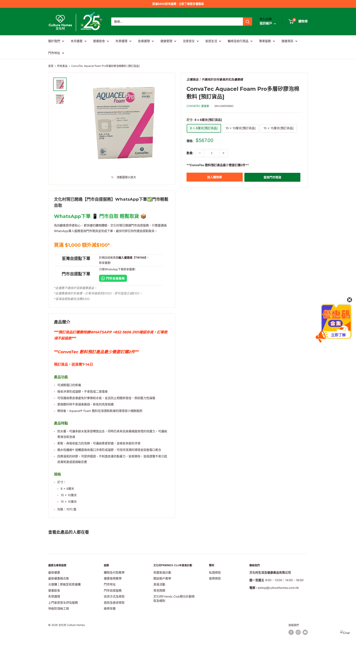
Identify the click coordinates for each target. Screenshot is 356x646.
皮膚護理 (144, 41)
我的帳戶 (266, 23)
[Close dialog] (349, 300)
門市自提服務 (113, 590)
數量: (190, 153)
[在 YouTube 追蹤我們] (305, 632)
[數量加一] (223, 153)
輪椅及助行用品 (238, 41)
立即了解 (338, 335)
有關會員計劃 (162, 572)
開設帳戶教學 (162, 578)
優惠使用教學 (113, 578)
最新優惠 (54, 572)
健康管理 (166, 41)
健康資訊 (287, 41)
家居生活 (211, 41)
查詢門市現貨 (272, 177)
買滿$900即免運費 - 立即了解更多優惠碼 (178, 4)
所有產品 (62, 65)
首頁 (50, 65)
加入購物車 (214, 177)
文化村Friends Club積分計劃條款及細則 (174, 598)
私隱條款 (215, 572)
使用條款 (215, 578)
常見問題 (159, 590)
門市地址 (54, 53)
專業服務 (265, 41)
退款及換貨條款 (114, 602)
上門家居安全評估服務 (63, 602)
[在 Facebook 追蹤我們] (291, 632)
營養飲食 (99, 41)
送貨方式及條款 (114, 596)
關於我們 (54, 41)
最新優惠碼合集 (58, 578)
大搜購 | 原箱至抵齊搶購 (64, 584)
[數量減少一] (200, 153)
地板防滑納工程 (58, 608)
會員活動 (159, 584)
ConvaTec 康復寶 (198, 105)
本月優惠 (77, 41)
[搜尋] (247, 21)
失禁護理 (121, 41)
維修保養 (110, 608)
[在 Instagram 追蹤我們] (298, 632)
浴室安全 (189, 41)
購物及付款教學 (114, 572)
